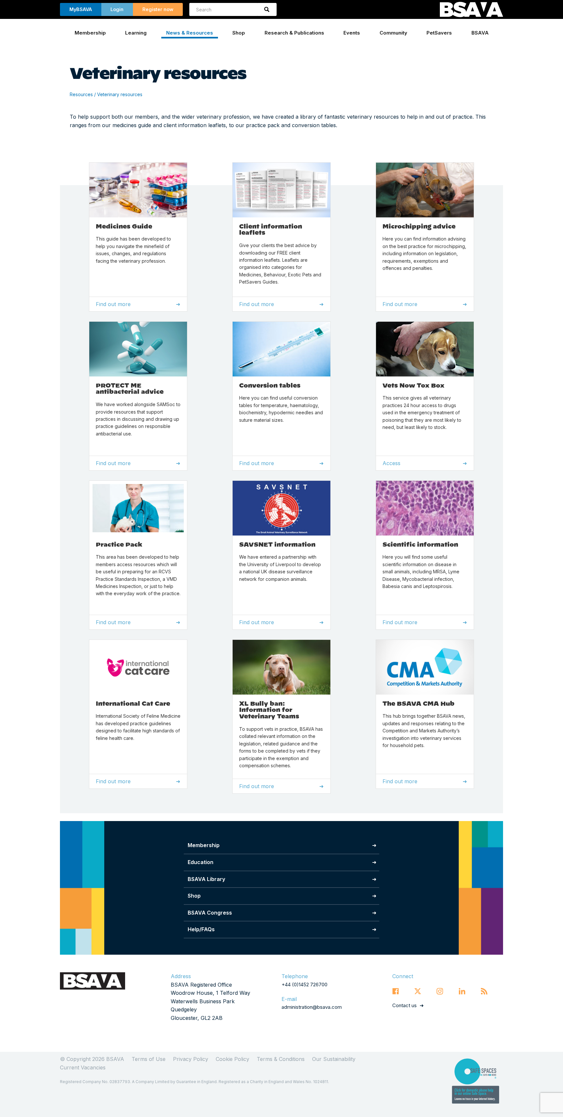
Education (200, 862)
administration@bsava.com (312, 1007)
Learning (136, 33)
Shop (238, 33)
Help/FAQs (201, 929)
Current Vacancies (83, 1067)
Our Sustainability (333, 1059)
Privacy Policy (190, 1059)
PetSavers (439, 33)
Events (351, 33)
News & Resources (189, 33)
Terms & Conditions (281, 1059)
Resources (81, 94)
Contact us (404, 1005)
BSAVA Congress (210, 912)
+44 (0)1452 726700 (304, 984)
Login (116, 9)
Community (393, 33)
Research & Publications (294, 33)
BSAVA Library (206, 879)
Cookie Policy (232, 1059)
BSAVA (480, 33)
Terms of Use (149, 1059)
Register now (157, 9)
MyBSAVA (80, 9)
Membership (90, 33)
